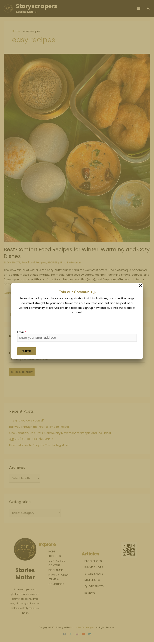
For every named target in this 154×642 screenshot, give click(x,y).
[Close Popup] (140, 286)
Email (21, 332)
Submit (27, 351)
